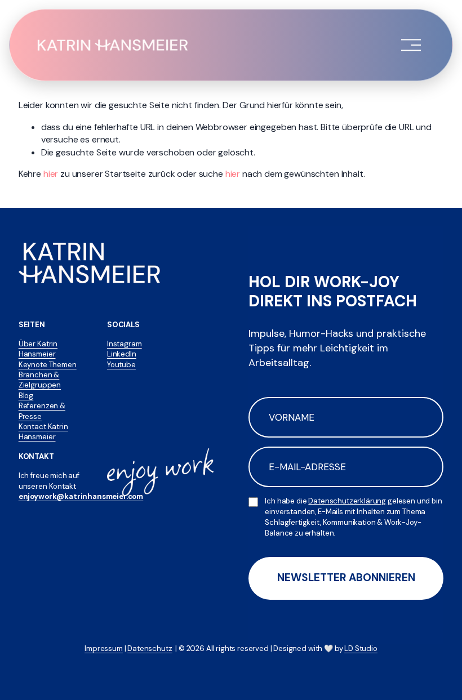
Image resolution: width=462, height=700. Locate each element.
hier (50, 174)
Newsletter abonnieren (346, 577)
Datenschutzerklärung (347, 501)
